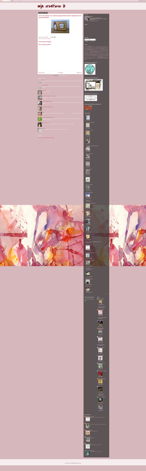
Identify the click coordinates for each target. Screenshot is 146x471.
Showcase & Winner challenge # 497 (96, 444)
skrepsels (87, 234)
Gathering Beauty (101, 347)
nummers (103, 53)
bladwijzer (98, 47)
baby (105, 46)
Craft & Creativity (101, 394)
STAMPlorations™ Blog (90, 416)
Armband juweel (102, 46)
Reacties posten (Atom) (63, 75)
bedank (88, 47)
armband (97, 46)
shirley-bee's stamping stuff (90, 203)
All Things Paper (101, 298)
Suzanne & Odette (101, 344)
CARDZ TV (87, 271)
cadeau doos (89, 48)
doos (85, 49)
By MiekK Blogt (101, 355)
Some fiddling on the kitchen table (92, 145)
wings (43, 112)
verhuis (96, 57)
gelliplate (106, 49)
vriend (87, 58)
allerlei (42, 38)
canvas (92, 48)
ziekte (99, 58)
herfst (91, 50)
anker (93, 46)
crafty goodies (88, 176)
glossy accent (88, 50)
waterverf (93, 58)
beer (90, 47)
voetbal (107, 57)
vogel (85, 58)
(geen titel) (44, 90)
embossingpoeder (90, 49)
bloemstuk (104, 47)
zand (97, 58)
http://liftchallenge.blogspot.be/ (47, 101)
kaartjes (45, 38)
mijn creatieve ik (52, 6)
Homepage (60, 72)
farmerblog (88, 161)
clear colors (96, 48)
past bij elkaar (105, 54)
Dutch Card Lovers (89, 430)
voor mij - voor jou (101, 363)
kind (85, 53)
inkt (97, 50)
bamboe (86, 47)
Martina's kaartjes (89, 169)
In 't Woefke (88, 210)
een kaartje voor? (45, 85)
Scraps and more (89, 244)
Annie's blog (88, 286)
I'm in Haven (88, 114)
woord (95, 58)
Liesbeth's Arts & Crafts (90, 260)
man (92, 53)
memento (94, 53)
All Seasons (100, 404)
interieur (99, 50)
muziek (100, 53)
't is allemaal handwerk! (90, 122)
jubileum (104, 50)
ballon (107, 46)
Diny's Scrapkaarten (89, 153)
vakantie (91, 57)
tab (89, 57)
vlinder (105, 57)
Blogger (80, 463)
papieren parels (95, 54)
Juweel (107, 50)
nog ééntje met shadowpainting (47, 106)
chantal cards (88, 218)
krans (87, 53)
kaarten (92, 51)
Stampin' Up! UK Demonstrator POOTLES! (93, 241)
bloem (101, 47)
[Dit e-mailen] (51, 37)
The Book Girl (100, 320)
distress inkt (104, 48)
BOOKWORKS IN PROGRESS (101, 329)
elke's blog (88, 268)
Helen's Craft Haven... (89, 184)
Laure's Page (88, 138)
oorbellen (105, 53)
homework (100, 336)
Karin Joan (100, 386)
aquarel (43, 128)
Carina (92, 16)
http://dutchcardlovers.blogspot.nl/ (48, 117)
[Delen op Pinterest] (55, 37)
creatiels (87, 226)
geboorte (103, 49)
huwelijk (95, 50)
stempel (87, 57)
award (43, 79)
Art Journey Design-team (90, 450)
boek (107, 47)
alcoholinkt (86, 46)
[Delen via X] (53, 37)
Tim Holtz (87, 200)
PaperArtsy (88, 423)
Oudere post (79, 72)
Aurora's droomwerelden (102, 317)
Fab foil (95, 49)
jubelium (101, 50)
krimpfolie (89, 53)
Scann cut (86, 55)
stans (85, 57)
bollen (85, 48)
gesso (85, 50)
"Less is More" (88, 443)
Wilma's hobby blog (101, 378)
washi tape (90, 58)
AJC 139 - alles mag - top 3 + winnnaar (96, 451)
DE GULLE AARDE (101, 397)
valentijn (94, 57)
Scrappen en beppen (89, 192)
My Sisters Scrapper (101, 306)
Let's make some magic (90, 252)
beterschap (93, 47)
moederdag (97, 53)
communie (99, 48)
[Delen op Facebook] (54, 37)
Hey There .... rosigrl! (89, 130)
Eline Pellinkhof (101, 309)
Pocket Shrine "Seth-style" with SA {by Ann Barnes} (98, 424)
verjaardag (48, 38)
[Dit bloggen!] (52, 37)
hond (92, 50)
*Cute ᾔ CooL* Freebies (102, 370)
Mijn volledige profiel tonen (94, 20)
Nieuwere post (41, 72)
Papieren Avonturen (89, 278)
